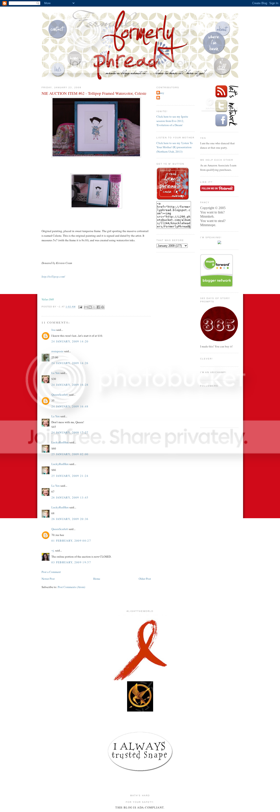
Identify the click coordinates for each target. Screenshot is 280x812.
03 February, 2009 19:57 (71, 562)
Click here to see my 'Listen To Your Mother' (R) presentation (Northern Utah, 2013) (174, 147)
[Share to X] (94, 307)
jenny (161, 93)
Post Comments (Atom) (71, 587)
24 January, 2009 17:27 (70, 432)
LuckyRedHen (60, 442)
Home (96, 579)
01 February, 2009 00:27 (71, 541)
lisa (53, 330)
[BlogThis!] (90, 307)
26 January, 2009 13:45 (70, 497)
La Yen (55, 373)
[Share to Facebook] (98, 307)
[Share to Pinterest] (102, 307)
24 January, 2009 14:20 (70, 341)
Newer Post (48, 579)
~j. (52, 550)
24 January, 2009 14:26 (70, 363)
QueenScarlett (59, 394)
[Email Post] (80, 307)
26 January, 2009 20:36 (70, 519)
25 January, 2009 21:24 (70, 476)
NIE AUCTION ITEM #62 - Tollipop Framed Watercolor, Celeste (94, 93)
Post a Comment (51, 572)
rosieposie (57, 351)
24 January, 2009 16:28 (70, 385)
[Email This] (86, 307)
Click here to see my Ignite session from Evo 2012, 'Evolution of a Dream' (172, 120)
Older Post (145, 579)
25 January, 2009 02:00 (70, 454)
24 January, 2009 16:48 (70, 406)
